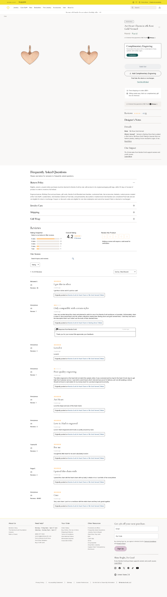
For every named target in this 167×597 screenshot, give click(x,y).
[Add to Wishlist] (159, 27)
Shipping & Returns (67, 532)
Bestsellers (37, 7)
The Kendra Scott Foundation (17, 530)
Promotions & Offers (94, 528)
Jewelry (15, 7)
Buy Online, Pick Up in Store (70, 530)
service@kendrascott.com (43, 536)
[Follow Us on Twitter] (124, 568)
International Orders (67, 536)
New (30, 7)
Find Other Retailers (41, 540)
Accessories (57, 7)
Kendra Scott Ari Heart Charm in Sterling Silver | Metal (85, 323)
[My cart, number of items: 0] (159, 7)
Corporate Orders (66, 540)
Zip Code (119, 536)
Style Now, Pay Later (94, 534)
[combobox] (127, 272)
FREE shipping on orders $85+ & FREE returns (82, 12)
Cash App (91, 538)
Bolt (89, 536)
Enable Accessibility (155, 2)
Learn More (128, 156)
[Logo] (8, 7)
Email (117, 529)
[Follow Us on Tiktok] (133, 568)
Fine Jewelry (47, 7)
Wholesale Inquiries (67, 538)
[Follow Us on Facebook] (120, 568)
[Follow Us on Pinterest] (128, 568)
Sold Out (142, 67)
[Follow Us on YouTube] (137, 568)
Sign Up (120, 549)
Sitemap (69, 582)
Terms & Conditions (67, 534)
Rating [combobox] (34, 265)
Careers (11, 532)
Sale (64, 7)
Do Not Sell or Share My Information (104, 582)
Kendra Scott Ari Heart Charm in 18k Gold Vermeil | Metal (86, 295)
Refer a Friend (13, 534)
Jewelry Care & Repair (95, 532)
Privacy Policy (121, 543)
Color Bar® (23, 7)
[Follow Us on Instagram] (115, 568)
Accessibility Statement (56, 582)
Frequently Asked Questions (96, 530)
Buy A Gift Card (40, 542)
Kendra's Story (13, 528)
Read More (128, 141)
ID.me (89, 540)
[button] (104, 236)
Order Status (65, 528)
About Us (70, 7)
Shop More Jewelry (94, 545)
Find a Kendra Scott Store (43, 538)
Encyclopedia (92, 542)
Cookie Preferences (82, 582)
